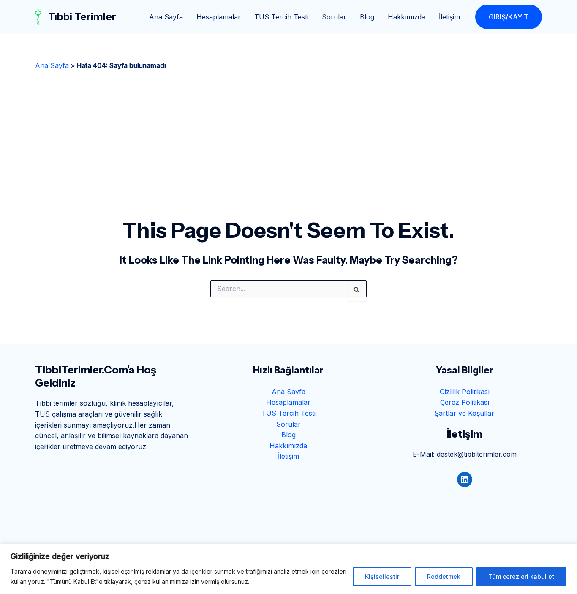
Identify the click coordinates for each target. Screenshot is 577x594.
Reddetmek (443, 576)
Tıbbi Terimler (82, 17)
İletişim (449, 17)
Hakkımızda (406, 17)
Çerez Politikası (464, 402)
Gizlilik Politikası (465, 391)
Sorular (334, 17)
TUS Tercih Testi (281, 17)
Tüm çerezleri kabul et (521, 576)
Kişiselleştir (382, 576)
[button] (508, 17)
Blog (367, 17)
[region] (288, 569)
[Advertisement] (288, 154)
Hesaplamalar (218, 17)
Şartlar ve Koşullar (464, 413)
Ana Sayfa (166, 17)
